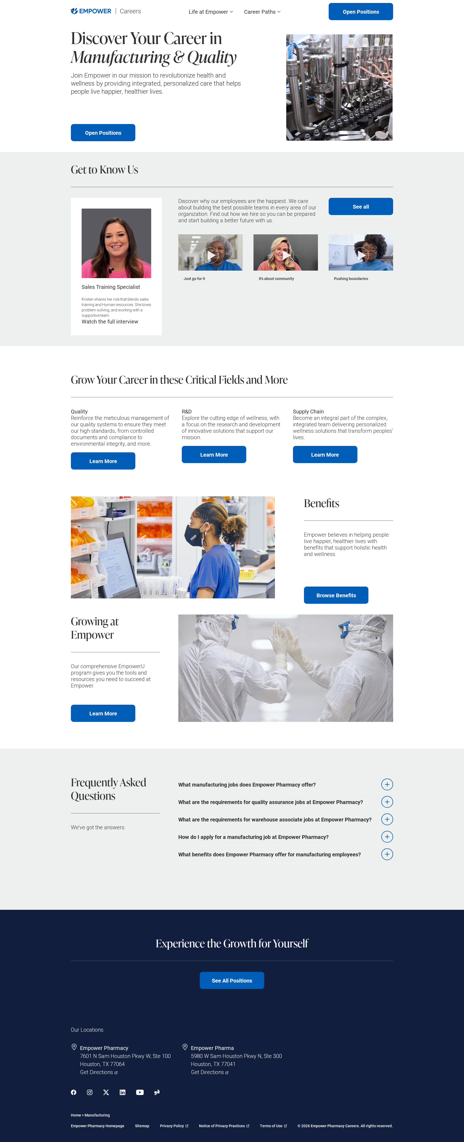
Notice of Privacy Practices (222, 1124)
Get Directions (98, 1071)
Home (76, 1115)
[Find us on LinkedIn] (122, 1093)
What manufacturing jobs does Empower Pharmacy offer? (247, 784)
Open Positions (361, 11)
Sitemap (142, 1125)
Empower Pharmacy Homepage (97, 1125)
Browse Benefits (336, 595)
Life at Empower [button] (208, 11)
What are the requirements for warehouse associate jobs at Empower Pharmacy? (275, 819)
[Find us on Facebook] (73, 1093)
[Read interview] (116, 266)
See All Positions (232, 980)
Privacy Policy (173, 1124)
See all (361, 206)
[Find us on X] (106, 1093)
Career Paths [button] (260, 11)
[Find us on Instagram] (89, 1093)
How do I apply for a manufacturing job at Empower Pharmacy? (253, 836)
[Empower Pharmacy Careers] (106, 11)
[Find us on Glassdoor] (157, 1093)
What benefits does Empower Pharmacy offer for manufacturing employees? (269, 854)
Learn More (94, 463)
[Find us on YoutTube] (139, 1093)
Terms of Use (273, 1124)
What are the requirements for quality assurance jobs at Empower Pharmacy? (270, 801)
